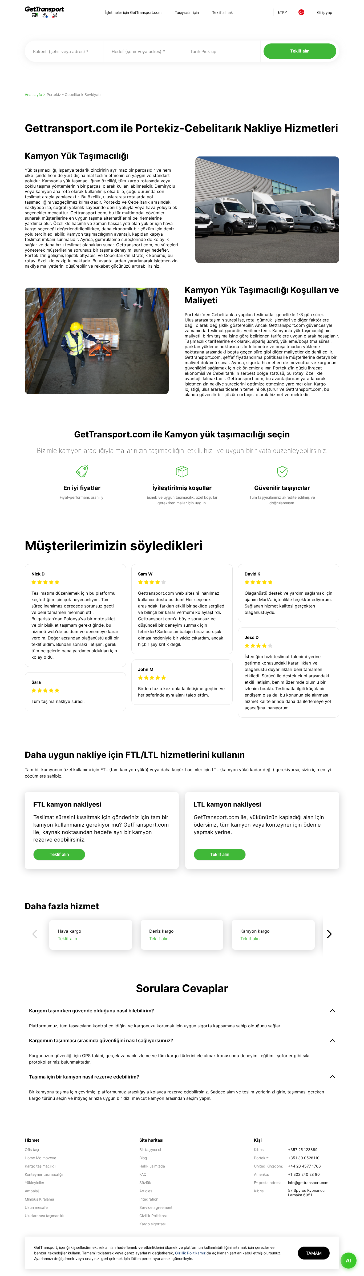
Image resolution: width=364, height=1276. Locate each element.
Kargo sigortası (152, 1224)
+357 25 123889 (303, 1149)
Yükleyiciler (34, 1182)
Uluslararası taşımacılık (44, 1215)
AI (349, 1260)
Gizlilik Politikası (153, 1215)
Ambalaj (32, 1191)
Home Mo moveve (40, 1158)
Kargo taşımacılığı (40, 1166)
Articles (145, 1191)
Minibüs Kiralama (39, 1199)
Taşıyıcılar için (187, 12)
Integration (148, 1199)
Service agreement (155, 1207)
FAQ (143, 1174)
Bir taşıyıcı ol (150, 1149)
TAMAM (314, 1253)
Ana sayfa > (36, 94)
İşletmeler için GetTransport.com (133, 12)
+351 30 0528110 (303, 1158)
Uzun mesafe (36, 1207)
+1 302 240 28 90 (304, 1174)
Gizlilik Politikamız (190, 1253)
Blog (143, 1158)
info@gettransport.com (308, 1182)
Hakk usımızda (152, 1166)
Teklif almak (222, 12)
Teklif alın (300, 51)
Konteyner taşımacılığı (44, 1174)
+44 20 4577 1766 (304, 1166)
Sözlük (145, 1182)
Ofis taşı (32, 1149)
